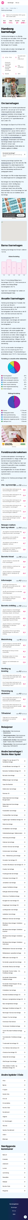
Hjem (2, 8)
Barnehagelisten (14, 1204)
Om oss (17, 2)
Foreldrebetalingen (6, 128)
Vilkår (14, 1214)
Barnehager (11, 2)
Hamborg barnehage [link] (6, 10)
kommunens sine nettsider (9, 51)
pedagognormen (6, 163)
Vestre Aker (13, 8)
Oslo (7, 8)
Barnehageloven (6, 318)
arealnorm (4, 114)
